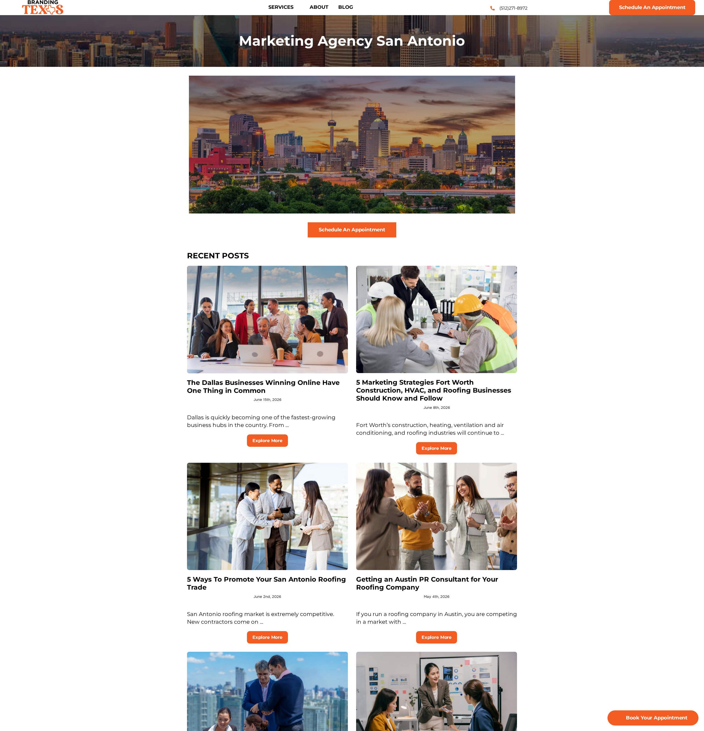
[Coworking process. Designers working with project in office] (267, 654)
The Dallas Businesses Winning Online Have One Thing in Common (263, 387)
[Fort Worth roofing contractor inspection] (436, 268)
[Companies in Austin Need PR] (436, 465)
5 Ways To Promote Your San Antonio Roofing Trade (266, 583)
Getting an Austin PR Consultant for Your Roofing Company (427, 583)
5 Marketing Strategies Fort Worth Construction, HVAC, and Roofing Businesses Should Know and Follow (433, 390)
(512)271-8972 (513, 8)
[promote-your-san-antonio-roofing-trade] (267, 465)
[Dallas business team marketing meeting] (267, 268)
